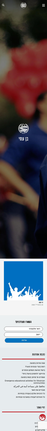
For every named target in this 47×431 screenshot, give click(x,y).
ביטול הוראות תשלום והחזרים (33, 370)
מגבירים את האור (38, 390)
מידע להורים (40, 430)
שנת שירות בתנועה (37, 363)
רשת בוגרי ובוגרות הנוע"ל (35, 367)
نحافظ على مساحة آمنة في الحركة (29, 386)
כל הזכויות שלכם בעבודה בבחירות (31, 393)
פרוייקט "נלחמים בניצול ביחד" (33, 374)
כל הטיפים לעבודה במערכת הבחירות (30, 397)
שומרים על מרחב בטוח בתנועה (33, 377)
